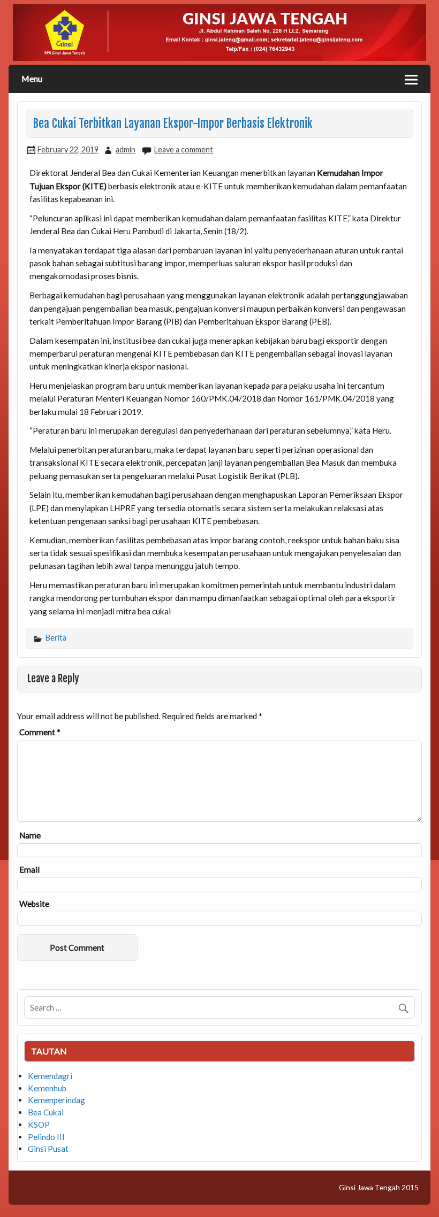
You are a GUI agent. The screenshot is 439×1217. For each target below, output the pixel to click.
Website (34, 904)
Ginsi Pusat (48, 1148)
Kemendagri (50, 1076)
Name (30, 835)
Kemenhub (47, 1088)
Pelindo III (46, 1137)
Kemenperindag (56, 1100)
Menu (31, 78)
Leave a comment (183, 149)
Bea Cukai (46, 1112)
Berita (56, 637)
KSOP (39, 1124)
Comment (39, 732)
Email (29, 870)
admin (125, 149)
